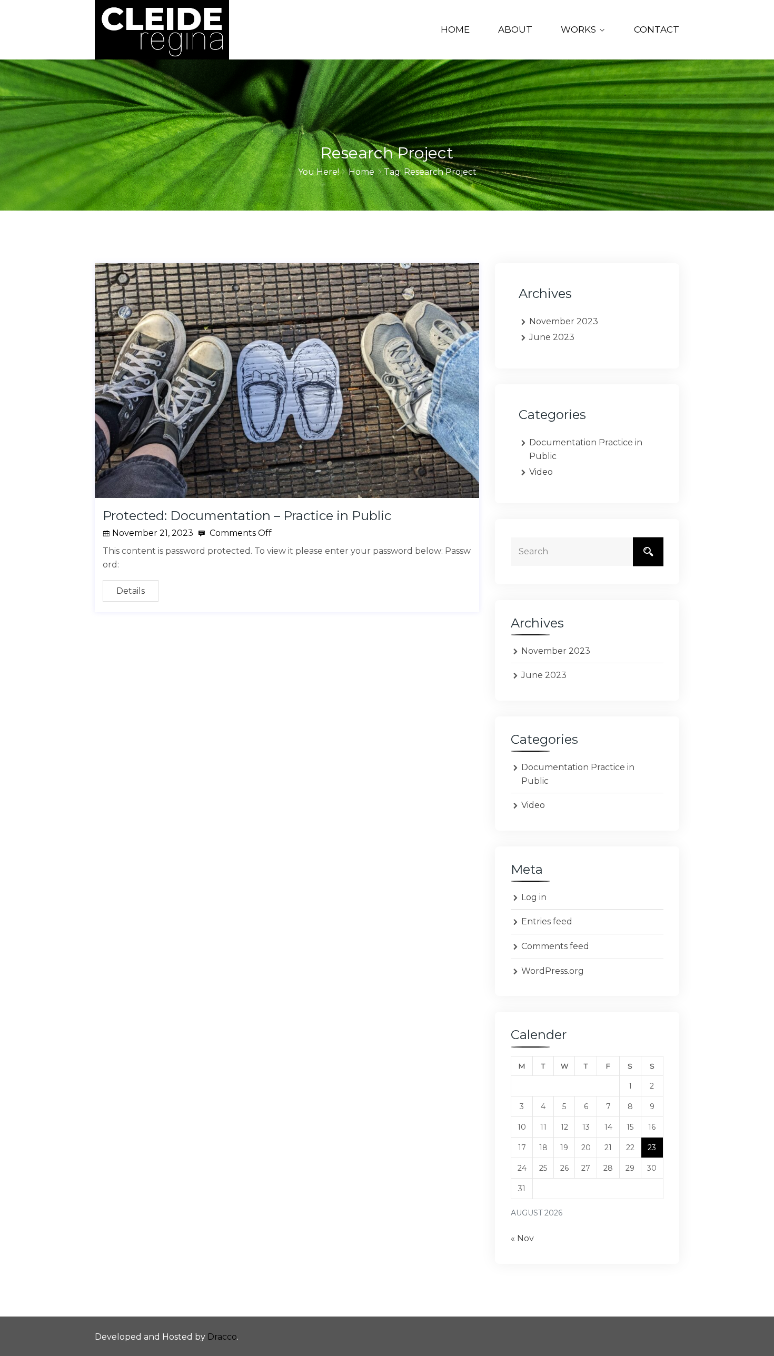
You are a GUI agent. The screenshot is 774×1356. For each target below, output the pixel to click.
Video (541, 472)
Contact (656, 29)
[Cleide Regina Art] (162, 29)
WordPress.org (552, 971)
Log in (534, 897)
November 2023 (563, 321)
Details (130, 591)
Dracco (222, 1337)
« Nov (522, 1238)
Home (455, 29)
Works (578, 29)
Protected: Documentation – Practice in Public (247, 515)
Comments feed (555, 946)
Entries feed (546, 921)
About (515, 29)
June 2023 (551, 337)
